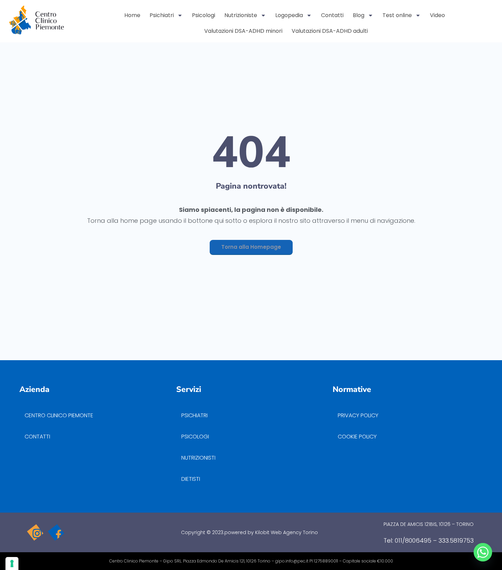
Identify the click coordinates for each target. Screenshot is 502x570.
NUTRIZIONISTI (198, 458)
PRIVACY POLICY (359, 415)
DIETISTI (190, 479)
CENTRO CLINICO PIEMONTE (59, 415)
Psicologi (203, 15)
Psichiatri (162, 15)
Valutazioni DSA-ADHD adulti (330, 31)
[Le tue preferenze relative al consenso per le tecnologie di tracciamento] (11, 563)
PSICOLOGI (195, 436)
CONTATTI (37, 436)
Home (132, 15)
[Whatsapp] (483, 552)
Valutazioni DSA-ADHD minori (243, 31)
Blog (358, 15)
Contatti (332, 15)
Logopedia (289, 15)
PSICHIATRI (194, 415)
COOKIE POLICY (357, 436)
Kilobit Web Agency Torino (286, 532)
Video (437, 15)
